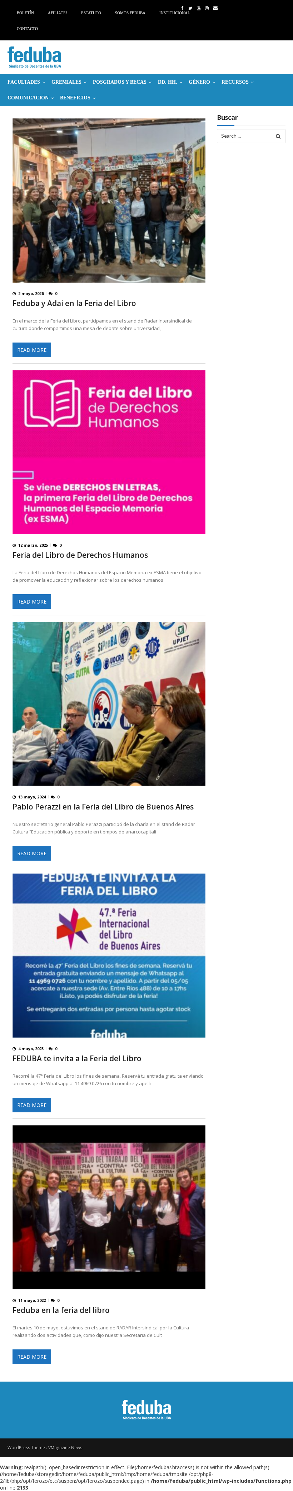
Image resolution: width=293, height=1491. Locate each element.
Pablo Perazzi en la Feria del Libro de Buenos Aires (103, 806)
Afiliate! (57, 13)
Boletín (25, 13)
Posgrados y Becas (119, 82)
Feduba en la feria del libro (61, 1310)
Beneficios (75, 97)
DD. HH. (167, 82)
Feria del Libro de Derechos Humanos (80, 555)
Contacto (27, 28)
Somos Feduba (130, 13)
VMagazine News (65, 1448)
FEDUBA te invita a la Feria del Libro (77, 1058)
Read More (31, 349)
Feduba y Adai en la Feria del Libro (74, 303)
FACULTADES (24, 82)
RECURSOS (235, 82)
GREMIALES (66, 82)
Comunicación (28, 97)
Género (199, 82)
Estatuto (91, 13)
